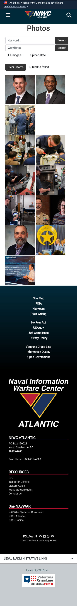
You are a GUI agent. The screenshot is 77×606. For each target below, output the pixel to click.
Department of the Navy (38, 541)
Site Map (38, 298)
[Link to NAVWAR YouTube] (52, 536)
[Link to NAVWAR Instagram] (48, 536)
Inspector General (19, 481)
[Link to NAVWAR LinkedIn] (44, 536)
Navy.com (39, 308)
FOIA (38, 303)
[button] (16, 6)
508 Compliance (38, 333)
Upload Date (38, 55)
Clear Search (15, 67)
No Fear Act (38, 322)
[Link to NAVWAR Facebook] (40, 536)
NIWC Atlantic (17, 516)
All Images (15, 55)
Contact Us (15, 493)
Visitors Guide (17, 485)
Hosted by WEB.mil (37, 570)
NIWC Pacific (16, 520)
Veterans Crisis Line (38, 346)
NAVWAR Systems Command (26, 512)
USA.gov (38, 327)
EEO (11, 477)
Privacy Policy (38, 338)
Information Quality (38, 351)
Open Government (38, 357)
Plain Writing (38, 314)
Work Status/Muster (20, 489)
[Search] (69, 15)
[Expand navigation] (8, 15)
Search (61, 40)
